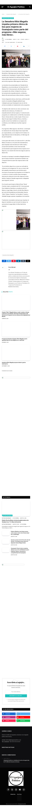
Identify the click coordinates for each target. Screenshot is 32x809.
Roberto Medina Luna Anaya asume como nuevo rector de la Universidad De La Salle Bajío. (20, 533)
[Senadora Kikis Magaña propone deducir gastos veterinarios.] (16, 353)
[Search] (30, 7)
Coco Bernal (9, 39)
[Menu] (2, 7)
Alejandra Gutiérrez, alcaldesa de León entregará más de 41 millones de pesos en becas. (16, 761)
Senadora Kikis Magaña (7, 18)
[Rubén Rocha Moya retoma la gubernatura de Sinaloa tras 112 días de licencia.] (16, 508)
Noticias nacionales (7, 515)
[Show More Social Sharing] (28, 46)
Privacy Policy (16, 701)
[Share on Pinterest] (18, 46)
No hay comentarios (10, 42)
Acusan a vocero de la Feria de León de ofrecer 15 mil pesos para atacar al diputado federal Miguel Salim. (20, 541)
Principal (13, 794)
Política (19, 794)
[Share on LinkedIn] (24, 46)
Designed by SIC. (22, 803)
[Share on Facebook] (5, 46)
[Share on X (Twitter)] (11, 46)
